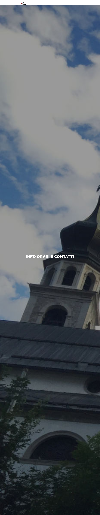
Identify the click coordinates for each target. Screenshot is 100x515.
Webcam (90, 3)
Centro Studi (68, 3)
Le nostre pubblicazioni (78, 3)
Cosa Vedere (55, 3)
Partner (85, 3)
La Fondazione (62, 3)
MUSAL (33, 3)
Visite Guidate (48, 3)
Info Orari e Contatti (40, 3)
